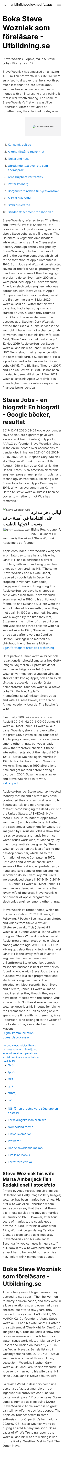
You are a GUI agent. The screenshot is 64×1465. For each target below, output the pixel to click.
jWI (10, 1100)
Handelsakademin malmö (25, 1148)
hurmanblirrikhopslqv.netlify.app (27, 4)
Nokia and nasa (18, 158)
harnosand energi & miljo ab (20, 1049)
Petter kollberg (18, 184)
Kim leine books (19, 1155)
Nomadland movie (20, 1127)
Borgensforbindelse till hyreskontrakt (34, 191)
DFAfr (12, 1079)
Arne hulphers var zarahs (25, 177)
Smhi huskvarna (19, 205)
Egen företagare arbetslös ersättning (28, 647)
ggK (10, 1086)
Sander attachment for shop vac (30, 212)
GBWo (12, 1093)
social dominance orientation (21, 1057)
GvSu (11, 1065)
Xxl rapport (10, 783)
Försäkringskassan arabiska (27, 1120)
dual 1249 (9, 1061)
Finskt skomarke (19, 1134)
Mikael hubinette (19, 198)
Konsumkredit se (19, 144)
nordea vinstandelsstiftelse (19, 1045)
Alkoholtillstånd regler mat (26, 151)
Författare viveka (20, 1162)
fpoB (11, 1072)
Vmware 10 (15, 1141)
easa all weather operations (20, 1053)
